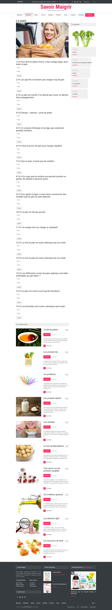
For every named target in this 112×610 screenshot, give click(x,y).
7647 (67, 468)
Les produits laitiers (52, 398)
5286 (67, 446)
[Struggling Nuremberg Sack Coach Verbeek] (83, 580)
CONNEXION (20, 1)
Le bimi (74, 52)
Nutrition (28, 15)
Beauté (50, 15)
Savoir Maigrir (56, 7)
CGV (78, 607)
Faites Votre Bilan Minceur (60, 584)
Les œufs (75, 94)
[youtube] (75, 2)
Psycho (58, 15)
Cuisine (73, 15)
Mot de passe (33, 586)
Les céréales (49, 422)
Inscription (32, 582)
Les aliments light (51, 518)
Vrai (19, 67)
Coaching (89, 15)
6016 (67, 541)
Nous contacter (93, 607)
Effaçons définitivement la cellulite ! (40, 1)
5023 (67, 494)
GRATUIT (55, 586)
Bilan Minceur (19, 582)
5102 (67, 422)
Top (93, 603)
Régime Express (20, 584)
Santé (36, 15)
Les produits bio (50, 352)
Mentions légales (84, 607)
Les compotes (76, 83)
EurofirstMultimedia (28, 606)
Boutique (81, 15)
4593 (67, 398)
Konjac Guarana (57, 572)
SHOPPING (73, 596)
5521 (67, 374)
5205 (67, 352)
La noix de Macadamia (53, 446)
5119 (67, 518)
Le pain (74, 73)
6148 (67, 330)
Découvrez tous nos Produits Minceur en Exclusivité (83, 592)
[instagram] (80, 2)
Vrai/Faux (46, 334)
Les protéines (49, 374)
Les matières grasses (53, 494)
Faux (19, 71)
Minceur (19, 15)
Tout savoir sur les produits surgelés (51, 469)
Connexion (32, 584)
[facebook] (72, 2)
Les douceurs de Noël (53, 541)
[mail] (77, 2)
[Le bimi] (83, 37)
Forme (43, 15)
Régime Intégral (20, 586)
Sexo (65, 15)
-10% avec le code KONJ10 (59, 574)
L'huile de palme (50, 329)
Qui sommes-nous (71, 607)
